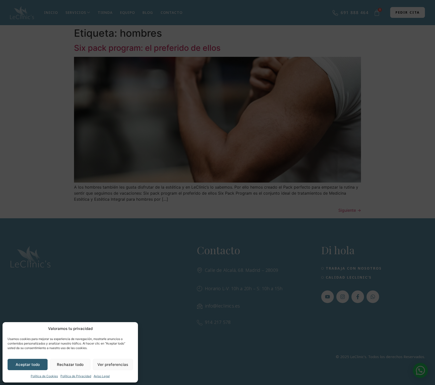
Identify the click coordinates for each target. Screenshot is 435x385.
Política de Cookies (44, 376)
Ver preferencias (112, 364)
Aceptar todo (28, 364)
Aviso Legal (102, 376)
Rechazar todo (70, 364)
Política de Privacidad (75, 376)
